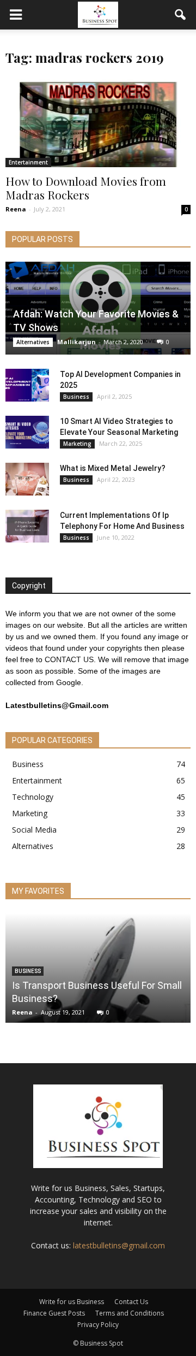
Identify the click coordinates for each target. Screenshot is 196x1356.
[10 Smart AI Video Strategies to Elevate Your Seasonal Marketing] (27, 432)
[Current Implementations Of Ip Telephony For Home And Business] (27, 526)
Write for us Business (71, 1301)
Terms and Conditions (129, 1313)
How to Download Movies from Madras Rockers (85, 187)
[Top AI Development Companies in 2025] (27, 385)
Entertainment (28, 162)
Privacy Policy (98, 1324)
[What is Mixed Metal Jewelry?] (27, 479)
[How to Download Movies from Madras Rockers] (98, 121)
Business (76, 396)
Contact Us (131, 1301)
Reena (15, 209)
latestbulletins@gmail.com (119, 1245)
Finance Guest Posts (54, 1313)
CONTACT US (69, 659)
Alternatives (33, 342)
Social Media (34, 829)
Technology (32, 797)
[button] (181, 15)
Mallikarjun (76, 342)
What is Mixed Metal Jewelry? (113, 468)
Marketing (77, 443)
